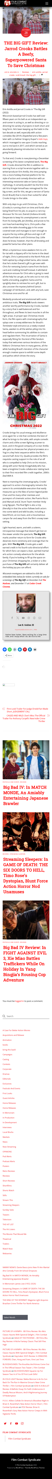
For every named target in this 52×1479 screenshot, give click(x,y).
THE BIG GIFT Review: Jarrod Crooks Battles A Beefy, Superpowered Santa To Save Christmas (26, 54)
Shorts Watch (8, 1190)
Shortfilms (7, 1185)
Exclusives (7, 1083)
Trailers (6, 1243)
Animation (7, 1040)
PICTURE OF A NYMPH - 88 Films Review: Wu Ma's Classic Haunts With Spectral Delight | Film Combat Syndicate (25, 1334)
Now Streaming (9, 1146)
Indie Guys (42, 139)
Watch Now (8, 1248)
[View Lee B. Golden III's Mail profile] (40, 618)
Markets (6, 1137)
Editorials (7, 1078)
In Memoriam (8, 1112)
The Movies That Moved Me (14, 1234)
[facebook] (10, 1423)
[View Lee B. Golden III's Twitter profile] (18, 618)
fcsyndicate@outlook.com (23, 629)
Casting (6, 1059)
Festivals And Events (11, 782)
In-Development (10, 1122)
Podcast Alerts (9, 1161)
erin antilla (36, 72)
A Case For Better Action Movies (16, 1030)
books (5, 1044)
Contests (6, 1064)
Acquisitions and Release (13, 1035)
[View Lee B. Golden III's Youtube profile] (23, 618)
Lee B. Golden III (11, 72)
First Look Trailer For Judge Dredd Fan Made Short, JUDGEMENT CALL (27, 710)
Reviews (25, 72)
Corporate (7, 1069)
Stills (5, 1195)
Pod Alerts (7, 1156)
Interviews (7, 1127)
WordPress (19, 1468)
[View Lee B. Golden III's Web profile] (34, 618)
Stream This (8, 1200)
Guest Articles (9, 1098)
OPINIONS (7, 1151)
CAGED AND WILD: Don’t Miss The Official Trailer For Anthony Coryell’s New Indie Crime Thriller (24, 718)
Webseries (7, 1253)
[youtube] (16, 1423)
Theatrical (7, 1239)
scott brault (20, 75)
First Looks (7, 1093)
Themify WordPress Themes (35, 1468)
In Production (8, 1117)
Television (7, 1219)
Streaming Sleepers (17, 854)
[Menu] (46, 3)
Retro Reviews (9, 1171)
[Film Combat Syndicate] (15, 6)
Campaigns (7, 1054)
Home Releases (9, 1103)
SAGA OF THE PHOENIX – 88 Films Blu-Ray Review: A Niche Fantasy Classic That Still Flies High (25, 1341)
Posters (6, 1166)
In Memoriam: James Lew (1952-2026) (19, 1283)
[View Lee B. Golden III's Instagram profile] (29, 618)
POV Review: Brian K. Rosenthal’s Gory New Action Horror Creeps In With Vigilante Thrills (25, 1410)
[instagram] (22, 1423)
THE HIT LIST (8, 1224)
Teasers (6, 1214)
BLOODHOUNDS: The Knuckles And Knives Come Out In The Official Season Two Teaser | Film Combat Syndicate (26, 1367)
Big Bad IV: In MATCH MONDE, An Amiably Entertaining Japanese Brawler (25, 795)
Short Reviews (9, 1180)
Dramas (6, 1074)
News (5, 1142)
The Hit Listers (9, 1229)
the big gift (31, 75)
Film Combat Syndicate (17, 1432)
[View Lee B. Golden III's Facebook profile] (12, 618)
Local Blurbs (8, 1132)
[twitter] (5, 1423)
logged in (19, 1001)
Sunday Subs (8, 1210)
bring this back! (9, 1049)
